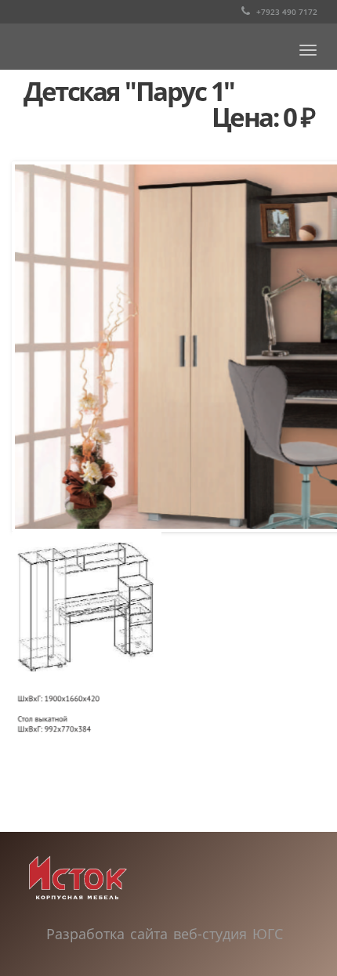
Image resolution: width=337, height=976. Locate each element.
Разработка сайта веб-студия (149, 933)
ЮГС (267, 933)
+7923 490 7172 (285, 11)
